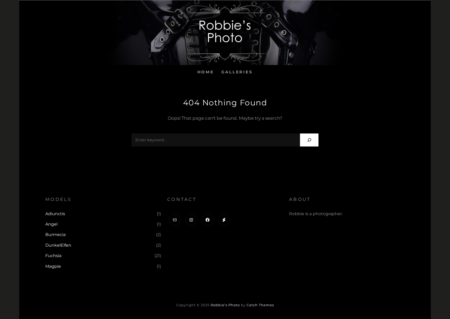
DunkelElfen (58, 245)
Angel (51, 224)
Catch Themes (260, 305)
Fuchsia (53, 255)
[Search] (309, 139)
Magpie (53, 266)
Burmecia (55, 234)
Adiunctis (55, 213)
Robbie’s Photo (225, 305)
